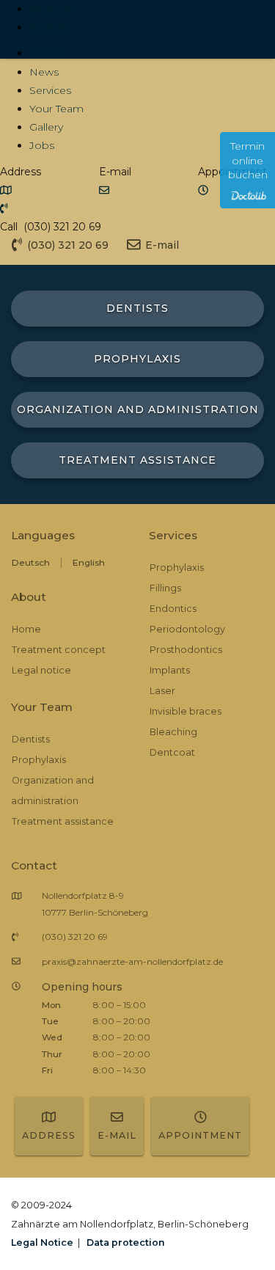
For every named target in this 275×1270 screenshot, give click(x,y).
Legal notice (41, 670)
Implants (170, 670)
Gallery (46, 127)
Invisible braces (185, 711)
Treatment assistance (63, 821)
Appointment (200, 1135)
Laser (162, 690)
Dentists (31, 739)
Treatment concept (59, 649)
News (44, 72)
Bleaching (173, 731)
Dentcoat (172, 752)
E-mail (117, 1135)
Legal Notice (42, 1242)
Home (46, 52)
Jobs (41, 145)
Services (50, 90)
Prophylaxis (39, 759)
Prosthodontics (186, 649)
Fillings (165, 588)
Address (49, 1135)
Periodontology (187, 629)
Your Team (56, 108)
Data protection (126, 1242)
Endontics (173, 608)
